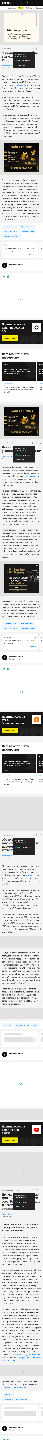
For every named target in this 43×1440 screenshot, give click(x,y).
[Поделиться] (36, 49)
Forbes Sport (8, 384)
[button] (40, 3)
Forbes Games (14, 8)
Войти (29, 3)
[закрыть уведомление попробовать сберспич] (33, 55)
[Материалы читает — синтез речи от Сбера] (33, 49)
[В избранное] (40, 49)
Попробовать (20, 65)
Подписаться (10, 338)
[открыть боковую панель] (35, 3)
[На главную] (6, 3)
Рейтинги (30, 8)
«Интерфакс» (17, 85)
